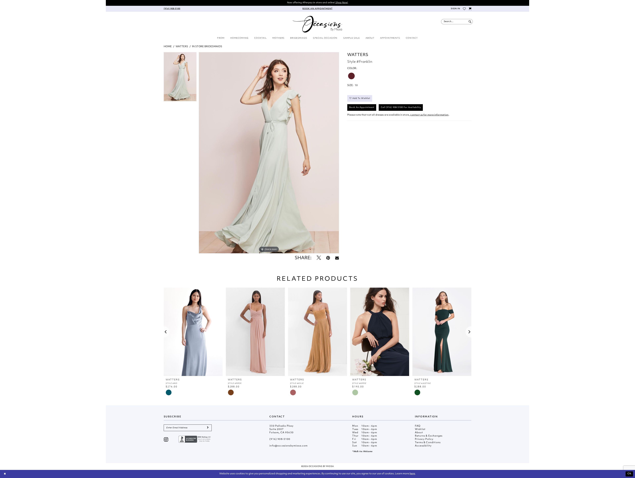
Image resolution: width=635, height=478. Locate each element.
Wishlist (420, 429)
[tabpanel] (180, 78)
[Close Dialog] (5, 474)
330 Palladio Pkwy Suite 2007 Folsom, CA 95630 (281, 429)
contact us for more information (429, 115)
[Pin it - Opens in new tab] (328, 258)
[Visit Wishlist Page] (464, 8)
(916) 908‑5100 (279, 439)
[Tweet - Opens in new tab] (319, 258)
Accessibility (423, 446)
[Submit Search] (470, 21)
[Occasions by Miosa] (317, 24)
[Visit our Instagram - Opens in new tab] (166, 440)
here (412, 474)
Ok (629, 474)
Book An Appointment (361, 107)
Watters (182, 46)
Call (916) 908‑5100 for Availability (401, 107)
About (419, 432)
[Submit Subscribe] (208, 428)
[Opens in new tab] (195, 439)
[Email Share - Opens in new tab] (337, 258)
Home (168, 46)
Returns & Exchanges (428, 436)
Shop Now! (341, 3)
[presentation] (193, 332)
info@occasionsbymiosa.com (288, 446)
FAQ (418, 426)
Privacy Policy (424, 439)
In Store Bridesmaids (207, 46)
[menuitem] (172, 8)
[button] (455, 8)
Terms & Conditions (428, 442)
